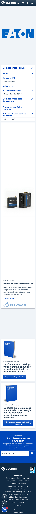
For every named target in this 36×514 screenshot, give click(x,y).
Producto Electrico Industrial (18, 499)
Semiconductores (18, 502)
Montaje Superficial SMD (12, 94)
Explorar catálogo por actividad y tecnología (17, 423)
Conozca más (8, 298)
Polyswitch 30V (9, 119)
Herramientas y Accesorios (18, 494)
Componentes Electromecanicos (18, 478)
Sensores (17, 505)
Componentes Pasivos (18, 483)
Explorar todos (18, 512)
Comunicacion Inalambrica (18, 486)
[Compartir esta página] (4, 503)
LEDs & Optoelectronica (18, 497)
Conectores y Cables (18, 489)
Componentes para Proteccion (18, 481)
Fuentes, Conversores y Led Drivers (18, 491)
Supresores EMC (9, 81)
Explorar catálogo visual (14, 377)
